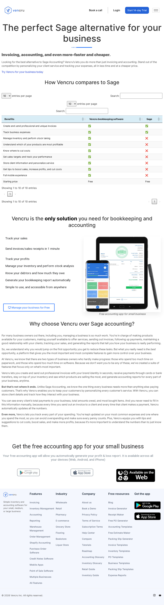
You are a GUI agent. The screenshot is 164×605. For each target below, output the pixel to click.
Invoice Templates (118, 545)
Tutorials (86, 545)
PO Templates (115, 557)
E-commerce (62, 520)
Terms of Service (91, 520)
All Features (36, 583)
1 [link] (10, 194)
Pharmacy (61, 514)
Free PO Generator (118, 520)
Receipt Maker (116, 514)
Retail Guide (88, 569)
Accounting (36, 514)
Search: (114, 96)
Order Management (40, 536)
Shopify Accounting (40, 542)
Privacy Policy (89, 514)
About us (87, 502)
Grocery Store (63, 526)
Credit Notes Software (41, 558)
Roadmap (87, 551)
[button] (83, 119)
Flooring (60, 532)
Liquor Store (62, 545)
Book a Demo (89, 508)
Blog (110, 502)
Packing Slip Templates (121, 569)
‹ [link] (4, 194)
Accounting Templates (120, 526)
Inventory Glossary (92, 563)
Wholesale (61, 502)
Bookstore (61, 538)
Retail (59, 508)
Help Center (88, 532)
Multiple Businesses (40, 576)
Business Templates (119, 563)
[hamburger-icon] (156, 10)
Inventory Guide (90, 575)
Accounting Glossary (93, 557)
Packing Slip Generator (120, 538)
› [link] (15, 194)
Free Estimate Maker (119, 532)
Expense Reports (117, 575)
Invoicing (34, 502)
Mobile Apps (36, 564)
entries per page (22, 96)
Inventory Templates (119, 551)
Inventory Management (42, 508)
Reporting (35, 520)
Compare (87, 538)
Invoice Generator (117, 508)
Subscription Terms (92, 526)
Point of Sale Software (41, 570)
